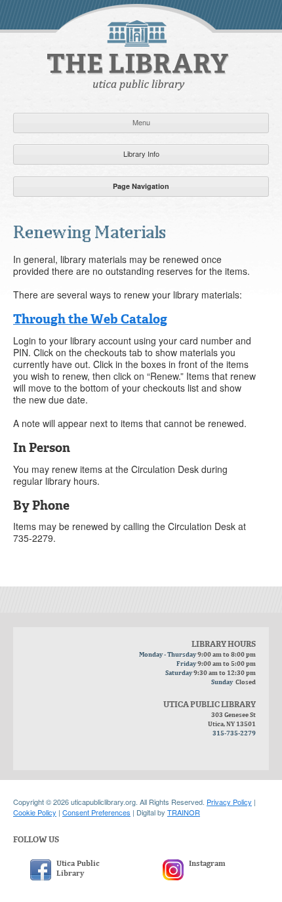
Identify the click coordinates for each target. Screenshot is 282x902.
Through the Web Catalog (90, 320)
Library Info (141, 153)
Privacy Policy (229, 801)
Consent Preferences (96, 812)
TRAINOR (183, 812)
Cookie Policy (34, 812)
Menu (141, 122)
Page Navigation (141, 186)
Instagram (207, 864)
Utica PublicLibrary (78, 869)
